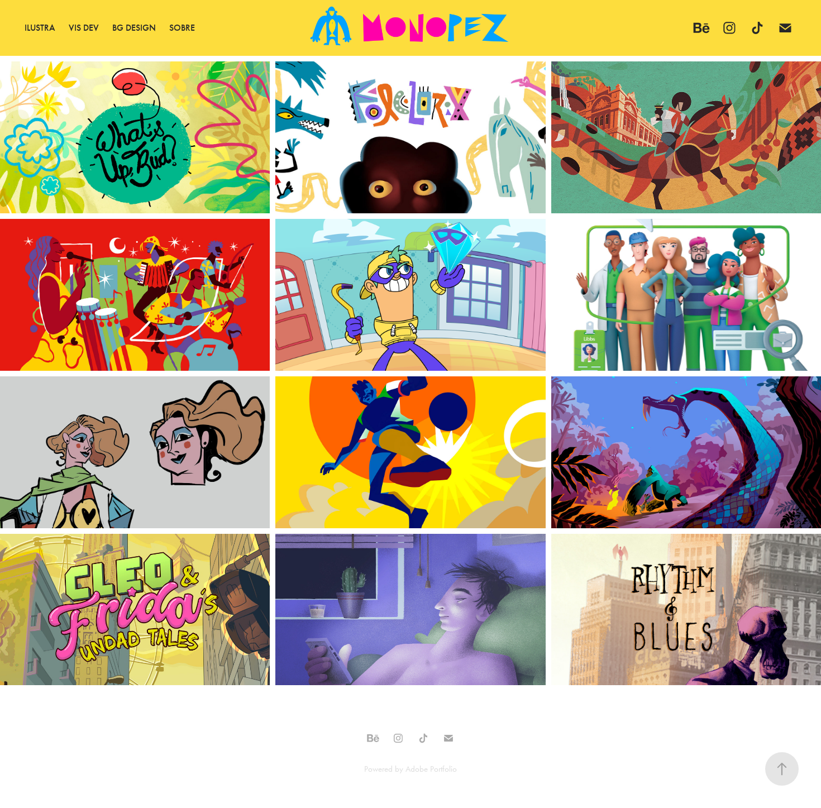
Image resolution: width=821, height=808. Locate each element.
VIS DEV (84, 27)
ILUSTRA (40, 27)
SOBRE (182, 27)
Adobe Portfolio (431, 769)
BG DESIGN (134, 27)
